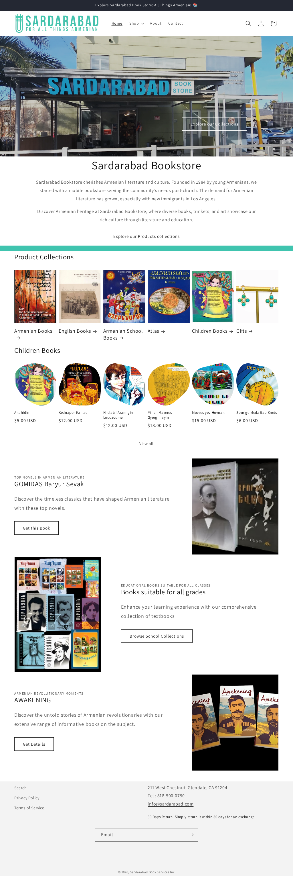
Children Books (209, 331)
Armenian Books (33, 331)
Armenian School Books (123, 334)
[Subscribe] (191, 835)
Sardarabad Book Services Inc (152, 872)
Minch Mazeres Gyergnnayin (160, 415)
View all (146, 443)
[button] (136, 23)
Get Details (34, 744)
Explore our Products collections (146, 236)
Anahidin (21, 412)
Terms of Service (29, 807)
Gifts (241, 331)
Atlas (153, 331)
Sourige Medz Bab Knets (256, 412)
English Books (75, 331)
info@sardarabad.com (170, 804)
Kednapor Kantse (73, 412)
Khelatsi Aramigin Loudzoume (118, 415)
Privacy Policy (26, 797)
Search (20, 787)
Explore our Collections (214, 124)
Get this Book (36, 528)
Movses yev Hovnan (208, 412)
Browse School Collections (157, 636)
